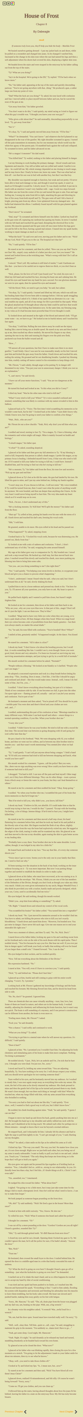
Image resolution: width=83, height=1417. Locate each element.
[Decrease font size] (4, 3)
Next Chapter (66, 1411)
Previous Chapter (14, 1411)
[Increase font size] (8, 3)
